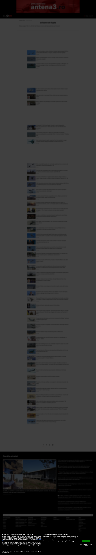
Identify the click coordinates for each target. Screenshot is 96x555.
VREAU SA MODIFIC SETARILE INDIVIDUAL (86, 545)
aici (21, 547)
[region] (48, 543)
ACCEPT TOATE (85, 541)
